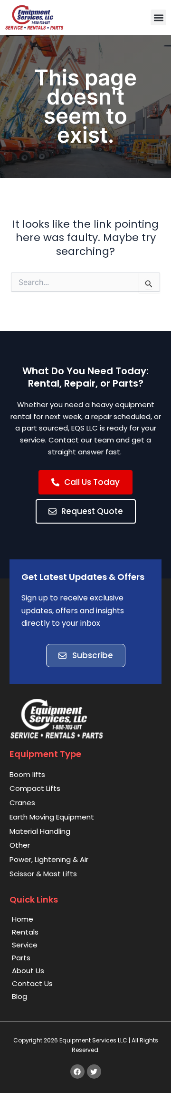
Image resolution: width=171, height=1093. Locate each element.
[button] (158, 17)
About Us (28, 971)
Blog (19, 996)
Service (25, 945)
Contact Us (32, 983)
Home (22, 919)
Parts (21, 958)
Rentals (25, 932)
